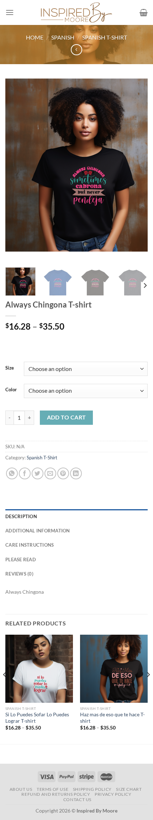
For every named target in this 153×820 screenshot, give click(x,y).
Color (11, 389)
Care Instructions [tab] (29, 545)
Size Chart (129, 789)
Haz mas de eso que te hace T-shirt (112, 718)
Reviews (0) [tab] (19, 574)
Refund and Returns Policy (55, 794)
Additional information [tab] (37, 530)
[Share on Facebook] (25, 473)
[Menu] (9, 12)
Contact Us (77, 799)
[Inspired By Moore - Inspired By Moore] (76, 12)
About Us (21, 789)
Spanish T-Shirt (104, 37)
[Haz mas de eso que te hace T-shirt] (114, 668)
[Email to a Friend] (50, 473)
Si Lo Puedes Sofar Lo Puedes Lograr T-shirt (37, 718)
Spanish (62, 37)
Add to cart (66, 417)
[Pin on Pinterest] (63, 473)
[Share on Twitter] (37, 473)
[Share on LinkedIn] (76, 473)
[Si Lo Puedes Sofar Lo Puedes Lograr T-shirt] (39, 668)
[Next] (136, 170)
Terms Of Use (52, 789)
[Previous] (17, 170)
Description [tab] (21, 516)
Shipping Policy (92, 789)
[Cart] (143, 12)
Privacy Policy (113, 794)
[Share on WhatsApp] (12, 473)
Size (9, 368)
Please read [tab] (20, 559)
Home (34, 37)
